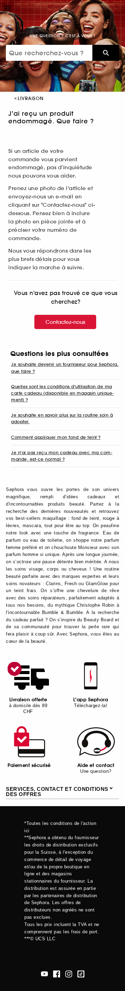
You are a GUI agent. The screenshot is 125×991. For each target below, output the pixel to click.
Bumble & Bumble (62, 612)
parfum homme (22, 554)
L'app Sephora (90, 700)
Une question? (95, 771)
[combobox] (49, 53)
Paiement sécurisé (29, 765)
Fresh (71, 583)
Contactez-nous (65, 322)
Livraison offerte (28, 700)
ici (27, 830)
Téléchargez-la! (91, 705)
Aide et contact (96, 765)
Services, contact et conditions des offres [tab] (57, 791)
